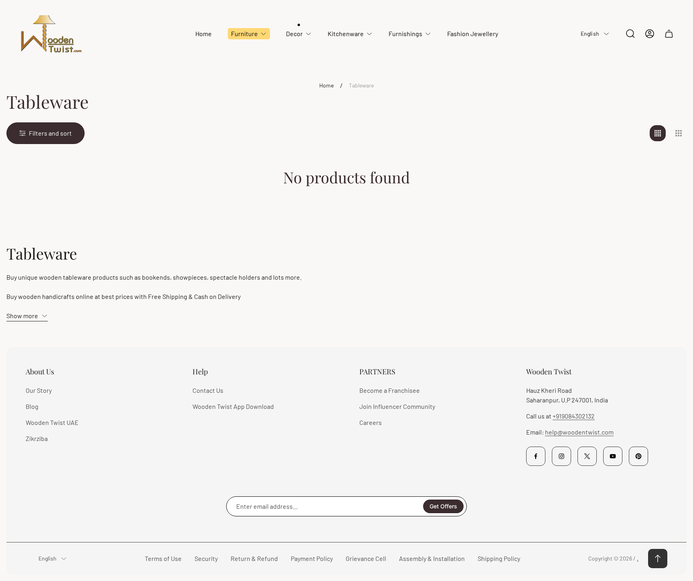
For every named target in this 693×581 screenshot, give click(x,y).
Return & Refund (254, 558)
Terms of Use (163, 558)
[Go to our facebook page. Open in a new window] (535, 456)
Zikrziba (37, 438)
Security (206, 558)
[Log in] (650, 34)
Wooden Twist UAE (52, 422)
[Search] (630, 34)
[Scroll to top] (657, 558)
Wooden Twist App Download (233, 406)
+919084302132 (574, 416)
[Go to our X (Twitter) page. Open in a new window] (587, 456)
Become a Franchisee (389, 390)
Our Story (39, 390)
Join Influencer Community (397, 406)
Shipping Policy (499, 558)
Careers (370, 422)
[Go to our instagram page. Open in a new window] (561, 456)
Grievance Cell (366, 558)
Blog (32, 406)
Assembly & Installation (432, 558)
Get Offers (443, 506)
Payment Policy (312, 558)
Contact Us (207, 390)
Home (326, 85)
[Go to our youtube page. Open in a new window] (612, 456)
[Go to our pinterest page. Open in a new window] (638, 456)
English (590, 33)
